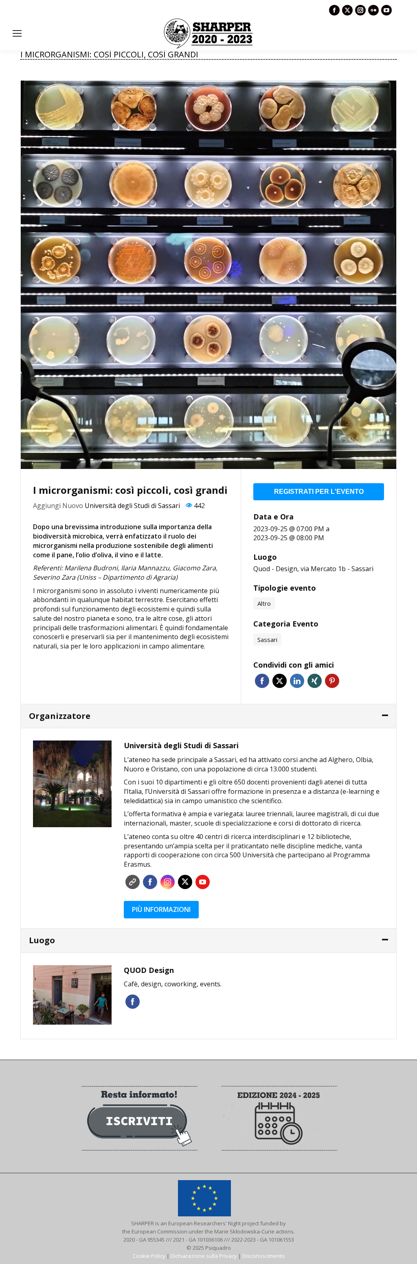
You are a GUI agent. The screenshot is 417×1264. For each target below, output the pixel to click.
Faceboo (150, 882)
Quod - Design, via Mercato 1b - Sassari (313, 568)
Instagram (167, 882)
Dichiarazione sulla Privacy (204, 1256)
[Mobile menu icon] (17, 33)
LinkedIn (297, 681)
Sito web (132, 882)
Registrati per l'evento (319, 491)
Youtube (202, 882)
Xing (314, 681)
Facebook (262, 681)
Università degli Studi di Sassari (132, 505)
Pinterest (332, 681)
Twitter (279, 681)
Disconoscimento (263, 1256)
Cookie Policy (149, 1256)
